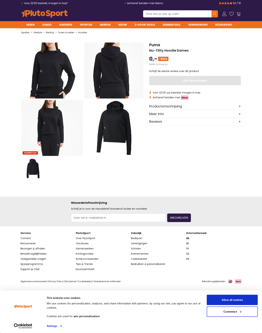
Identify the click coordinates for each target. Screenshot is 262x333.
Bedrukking (223, 24)
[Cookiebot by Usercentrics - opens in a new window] (23, 326)
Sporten (86, 24)
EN (187, 259)
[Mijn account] (224, 14)
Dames (47, 24)
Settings (52, 325)
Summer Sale (171, 24)
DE (187, 253)
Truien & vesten (66, 32)
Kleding (50, 32)
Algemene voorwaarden (33, 281)
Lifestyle (38, 32)
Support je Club (30, 269)
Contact (25, 238)
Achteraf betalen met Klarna (145, 3)
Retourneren (28, 243)
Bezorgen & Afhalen (32, 248)
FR (187, 248)
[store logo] (44, 14)
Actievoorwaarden (87, 259)
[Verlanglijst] (231, 14)
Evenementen (140, 253)
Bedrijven (136, 238)
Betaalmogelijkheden (33, 253)
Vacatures (82, 243)
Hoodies (82, 32)
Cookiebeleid (85, 281)
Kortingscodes (84, 253)
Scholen (136, 248)
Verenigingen (197, 24)
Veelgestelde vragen (33, 259)
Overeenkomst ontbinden (107, 281)
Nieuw (122, 24)
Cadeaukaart (139, 259)
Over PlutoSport (85, 238)
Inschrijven (179, 218)
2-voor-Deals (145, 24)
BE (187, 243)
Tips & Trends (84, 264)
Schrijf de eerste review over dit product (174, 71)
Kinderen (65, 24)
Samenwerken (85, 248)
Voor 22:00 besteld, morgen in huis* (46, 3)
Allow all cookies (232, 299)
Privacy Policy (55, 281)
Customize (230, 311)
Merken (105, 24)
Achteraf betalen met (167, 97)
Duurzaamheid (85, 269)
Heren (30, 24)
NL (187, 238)
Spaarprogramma (31, 264)
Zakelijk (136, 233)
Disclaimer (70, 281)
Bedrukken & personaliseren (148, 264)
